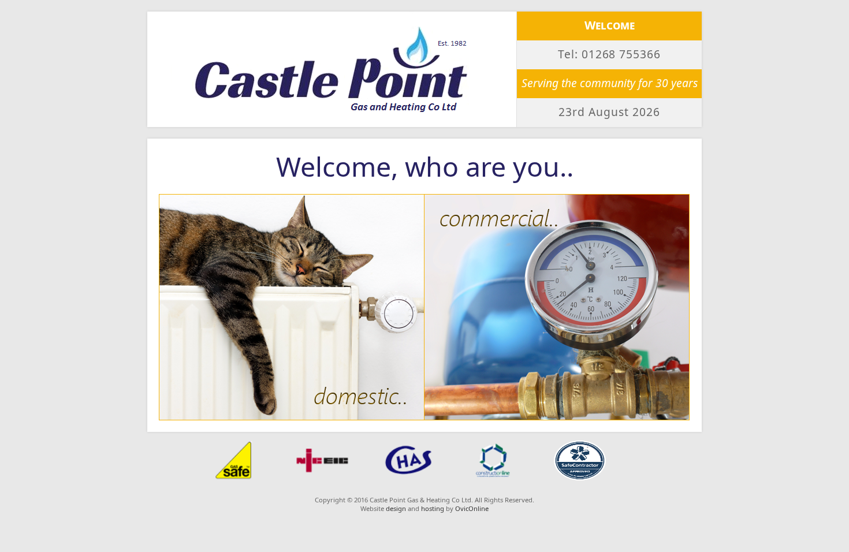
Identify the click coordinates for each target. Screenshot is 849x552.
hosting (432, 508)
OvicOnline (472, 508)
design (396, 508)
